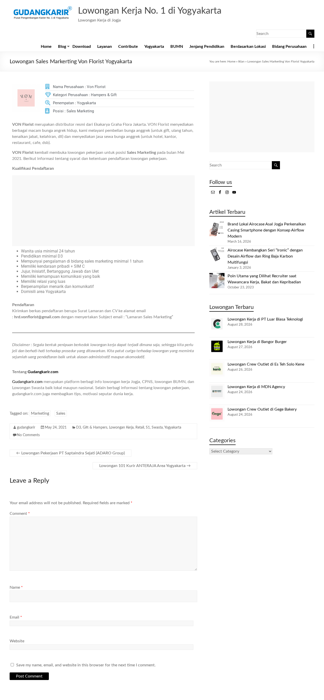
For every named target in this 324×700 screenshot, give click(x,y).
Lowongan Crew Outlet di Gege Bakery (262, 409)
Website (17, 641)
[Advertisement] (103, 210)
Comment (20, 514)
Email (16, 617)
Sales (60, 413)
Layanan (104, 47)
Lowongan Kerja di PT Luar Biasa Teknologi (265, 319)
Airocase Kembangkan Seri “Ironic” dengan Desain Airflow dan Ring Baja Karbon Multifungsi (265, 256)
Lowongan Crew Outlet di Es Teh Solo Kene (266, 364)
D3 (78, 427)
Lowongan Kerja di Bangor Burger (257, 342)
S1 (148, 427)
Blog (62, 47)
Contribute (128, 47)
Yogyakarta (154, 47)
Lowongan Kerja (121, 427)
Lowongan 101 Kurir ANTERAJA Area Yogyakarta (145, 466)
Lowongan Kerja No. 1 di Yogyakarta (149, 10)
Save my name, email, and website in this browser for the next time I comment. (86, 665)
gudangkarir (26, 427)
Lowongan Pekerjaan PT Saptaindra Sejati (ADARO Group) (70, 453)
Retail (139, 427)
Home (46, 47)
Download (81, 47)
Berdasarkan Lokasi (248, 47)
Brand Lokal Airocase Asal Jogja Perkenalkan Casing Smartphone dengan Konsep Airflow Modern (267, 230)
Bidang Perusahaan (289, 47)
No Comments (28, 435)
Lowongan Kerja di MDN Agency (256, 387)
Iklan (241, 61)
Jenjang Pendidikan (206, 47)
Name (16, 587)
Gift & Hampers (95, 427)
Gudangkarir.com (43, 372)
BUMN (176, 47)
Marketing (40, 413)
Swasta (157, 427)
